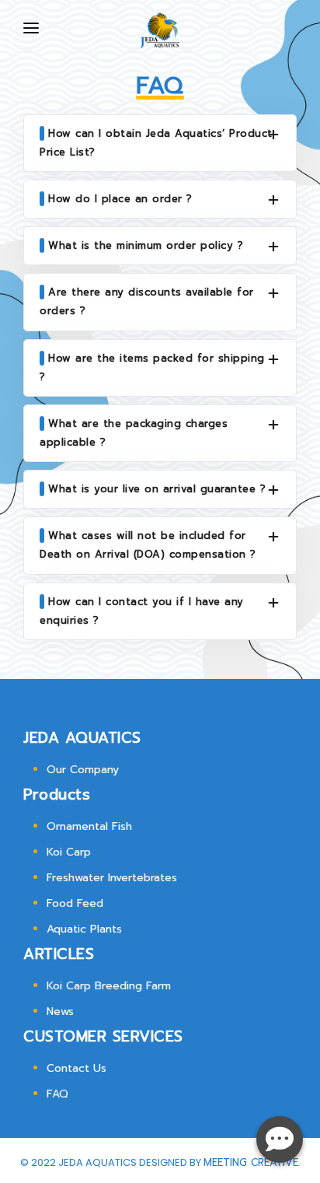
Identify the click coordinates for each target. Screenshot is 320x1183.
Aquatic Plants (84, 929)
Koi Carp (69, 852)
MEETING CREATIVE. (251, 1162)
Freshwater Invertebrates (112, 878)
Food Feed (75, 903)
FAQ (57, 1094)
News (60, 1011)
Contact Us (76, 1068)
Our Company (83, 769)
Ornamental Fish (89, 826)
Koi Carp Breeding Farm (109, 986)
